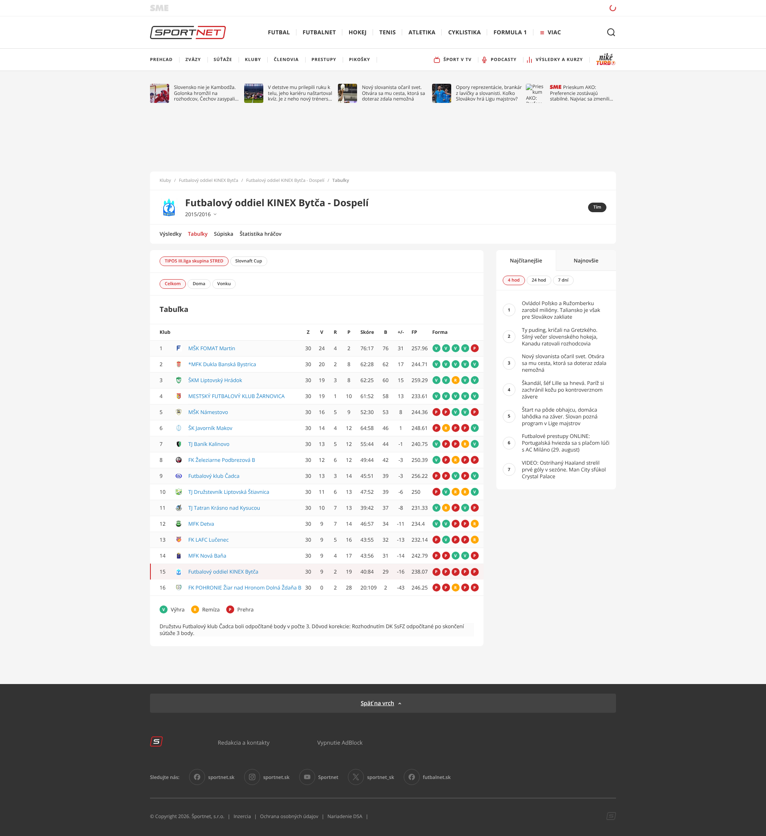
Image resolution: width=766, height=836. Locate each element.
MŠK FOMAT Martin (211, 348)
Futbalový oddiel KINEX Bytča (208, 180)
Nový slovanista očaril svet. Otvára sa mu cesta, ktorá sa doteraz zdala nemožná (393, 93)
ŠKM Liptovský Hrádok (215, 380)
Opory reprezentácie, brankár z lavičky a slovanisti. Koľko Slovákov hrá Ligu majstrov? (489, 93)
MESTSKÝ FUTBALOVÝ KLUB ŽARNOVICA (236, 396)
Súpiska (223, 233)
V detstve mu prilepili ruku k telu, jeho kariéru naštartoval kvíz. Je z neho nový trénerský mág (301, 93)
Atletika (422, 32)
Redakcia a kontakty (244, 742)
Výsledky (171, 233)
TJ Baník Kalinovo (208, 444)
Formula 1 (510, 32)
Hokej (358, 32)
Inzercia (242, 816)
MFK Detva (201, 523)
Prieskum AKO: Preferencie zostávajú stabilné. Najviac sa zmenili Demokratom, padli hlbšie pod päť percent (579, 93)
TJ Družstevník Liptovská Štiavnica (228, 491)
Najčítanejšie (526, 260)
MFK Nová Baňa (207, 555)
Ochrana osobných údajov (289, 816)
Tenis (387, 32)
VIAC (554, 32)
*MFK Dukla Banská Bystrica (222, 364)
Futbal (279, 32)
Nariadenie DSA (345, 816)
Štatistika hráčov (261, 233)
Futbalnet (319, 32)
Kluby (165, 180)
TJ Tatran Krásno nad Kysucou (224, 507)
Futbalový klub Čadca (213, 475)
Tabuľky (197, 233)
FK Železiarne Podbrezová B (221, 459)
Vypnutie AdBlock (340, 742)
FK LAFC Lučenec (208, 539)
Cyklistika (464, 32)
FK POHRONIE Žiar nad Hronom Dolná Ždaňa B (245, 587)
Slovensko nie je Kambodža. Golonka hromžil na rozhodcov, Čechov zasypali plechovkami (205, 93)
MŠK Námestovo (208, 412)
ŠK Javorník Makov (210, 428)
